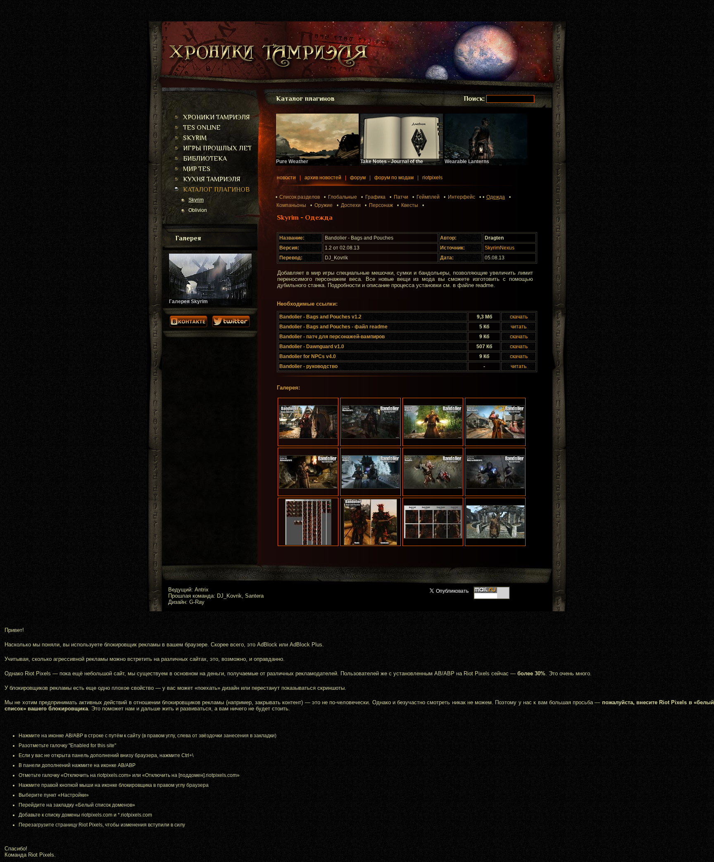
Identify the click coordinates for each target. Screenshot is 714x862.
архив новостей (323, 177)
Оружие (323, 205)
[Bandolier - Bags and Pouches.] (308, 422)
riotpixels (432, 177)
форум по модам (394, 177)
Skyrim (196, 200)
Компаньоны (291, 205)
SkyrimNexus (499, 248)
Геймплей (428, 197)
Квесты (409, 205)
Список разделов (299, 197)
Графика (375, 197)
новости (286, 177)
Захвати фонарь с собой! (474, 164)
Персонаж (381, 205)
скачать (519, 317)
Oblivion (197, 210)
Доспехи (351, 205)
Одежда (495, 197)
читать (518, 327)
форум (358, 177)
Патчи (401, 197)
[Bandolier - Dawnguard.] (370, 522)
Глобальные (342, 197)
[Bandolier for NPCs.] (495, 522)
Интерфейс (461, 197)
